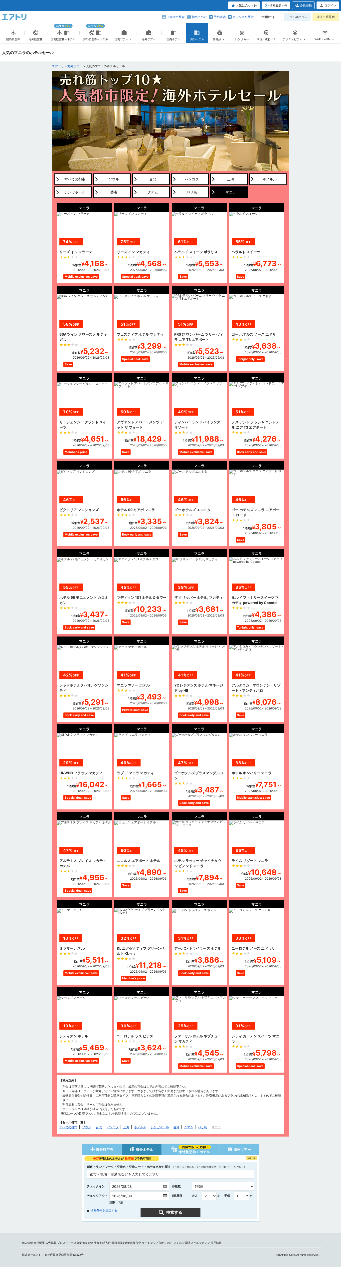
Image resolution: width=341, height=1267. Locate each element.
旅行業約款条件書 (88, 1242)
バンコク (113, 1127)
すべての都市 (68, 1127)
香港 (176, 1127)
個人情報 (27, 1242)
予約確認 (220, 17)
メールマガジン (200, 1242)
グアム (188, 1127)
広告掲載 (50, 1242)
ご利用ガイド (269, 17)
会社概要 (39, 1242)
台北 (99, 1127)
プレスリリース (66, 1242)
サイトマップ (150, 1242)
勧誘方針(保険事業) (112, 1242)
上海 (126, 1127)
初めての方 (199, 17)
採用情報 (216, 1242)
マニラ (216, 1127)
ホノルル (140, 1127)
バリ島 (202, 1127)
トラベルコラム (297, 17)
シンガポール (160, 1127)
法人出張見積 (326, 17)
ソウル (86, 1127)
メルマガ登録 (176, 17)
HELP (251, 1158)
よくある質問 (181, 1242)
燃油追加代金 (133, 1242)
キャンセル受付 (243, 17)
